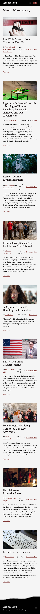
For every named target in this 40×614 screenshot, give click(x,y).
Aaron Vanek (9, 557)
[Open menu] (30, 3)
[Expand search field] (35, 3)
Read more (6, 72)
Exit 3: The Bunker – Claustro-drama (14, 363)
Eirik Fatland (9, 186)
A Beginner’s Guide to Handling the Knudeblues (17, 309)
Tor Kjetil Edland (8, 188)
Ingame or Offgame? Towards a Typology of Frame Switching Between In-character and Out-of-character (19, 109)
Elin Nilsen (9, 315)
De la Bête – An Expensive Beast (12, 492)
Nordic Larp (10, 3)
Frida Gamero (7, 50)
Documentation (31, 50)
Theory (34, 120)
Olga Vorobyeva (10, 120)
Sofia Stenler (7, 52)
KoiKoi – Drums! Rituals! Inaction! (13, 178)
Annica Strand (10, 47)
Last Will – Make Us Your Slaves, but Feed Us (16, 41)
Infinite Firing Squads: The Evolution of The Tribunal (18, 245)
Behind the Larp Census (16, 552)
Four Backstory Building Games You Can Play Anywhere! (16, 429)
